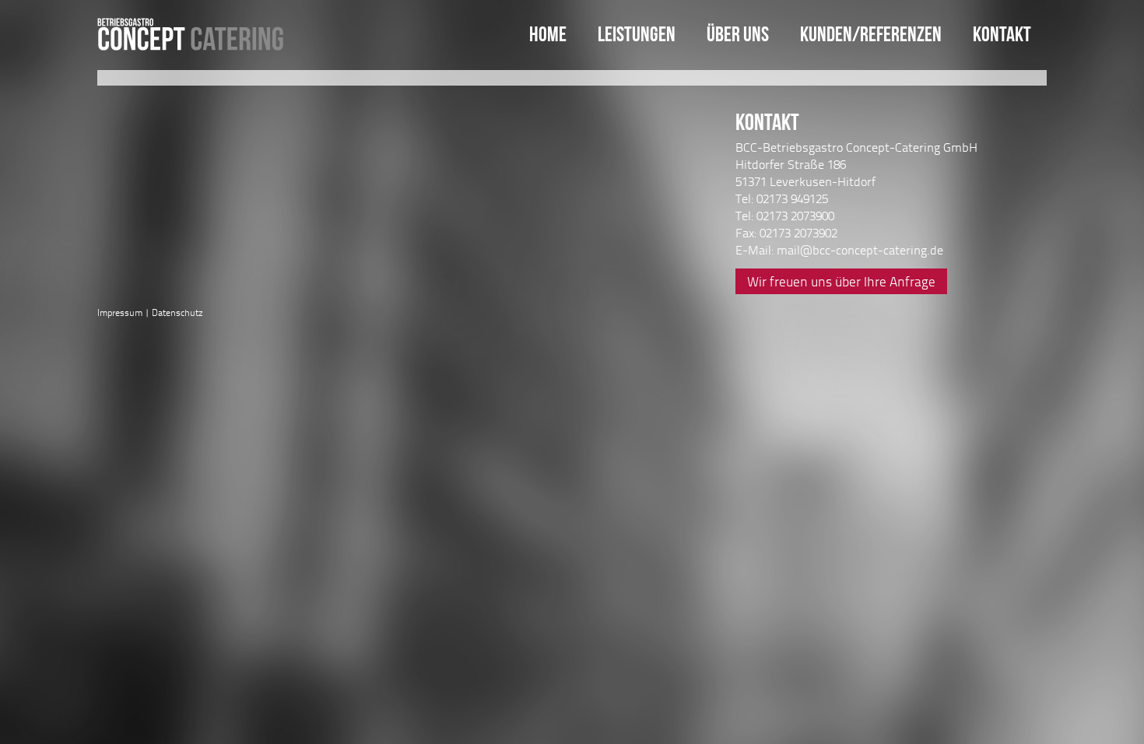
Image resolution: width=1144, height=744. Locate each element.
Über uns (738, 34)
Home (548, 34)
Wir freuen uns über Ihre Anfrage (841, 281)
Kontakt (1002, 34)
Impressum (119, 312)
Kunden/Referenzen (871, 34)
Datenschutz (177, 312)
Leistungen (637, 34)
